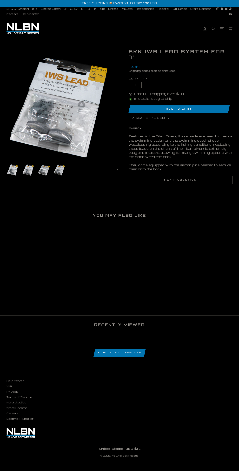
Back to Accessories (121, 353)
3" (65, 9)
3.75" (74, 9)
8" (89, 9)
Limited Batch (51, 9)
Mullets (127, 9)
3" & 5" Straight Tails (22, 9)
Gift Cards (180, 9)
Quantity (138, 79)
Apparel (163, 9)
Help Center (30, 14)
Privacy (12, 392)
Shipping (135, 71)
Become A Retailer (20, 419)
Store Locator (200, 9)
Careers (13, 14)
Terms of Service (19, 397)
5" (83, 9)
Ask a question (180, 180)
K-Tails (99, 9)
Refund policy (16, 403)
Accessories (145, 9)
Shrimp (113, 9)
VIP (9, 387)
